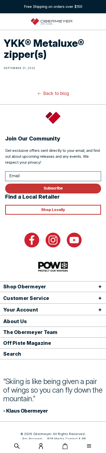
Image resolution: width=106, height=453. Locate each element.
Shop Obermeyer (24, 287)
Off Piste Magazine (27, 343)
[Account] (41, 447)
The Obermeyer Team (30, 332)
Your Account (20, 310)
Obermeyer (42, 434)
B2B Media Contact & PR (66, 439)
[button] (17, 446)
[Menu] (89, 446)
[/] (51, 21)
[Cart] (65, 446)
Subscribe (53, 188)
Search (12, 354)
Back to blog (56, 93)
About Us (15, 321)
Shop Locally (53, 209)
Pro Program (32, 439)
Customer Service (26, 298)
